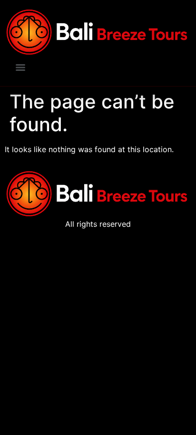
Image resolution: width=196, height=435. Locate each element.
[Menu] (20, 67)
